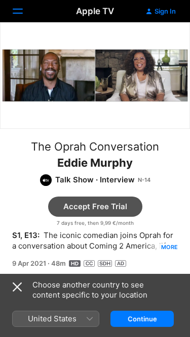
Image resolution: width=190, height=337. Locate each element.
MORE (169, 247)
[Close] (17, 287)
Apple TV (95, 11)
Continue (142, 319)
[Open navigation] (24, 11)
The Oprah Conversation (95, 146)
